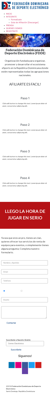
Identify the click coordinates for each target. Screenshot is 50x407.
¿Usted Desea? (8, 287)
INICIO (9, 14)
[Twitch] (25, 371)
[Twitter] (32, 365)
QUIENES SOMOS (14, 28)
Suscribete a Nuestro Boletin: (18, 340)
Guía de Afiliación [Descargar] (25, 22)
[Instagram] (18, 365)
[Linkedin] (12, 365)
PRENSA (10, 25)
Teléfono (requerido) (11, 277)
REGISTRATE (12, 31)
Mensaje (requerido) (11, 305)
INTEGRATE (11, 16)
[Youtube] (38, 365)
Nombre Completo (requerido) (15, 259)
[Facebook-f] (25, 365)
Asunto (4, 296)
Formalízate (16, 19)
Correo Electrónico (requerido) (15, 268)
